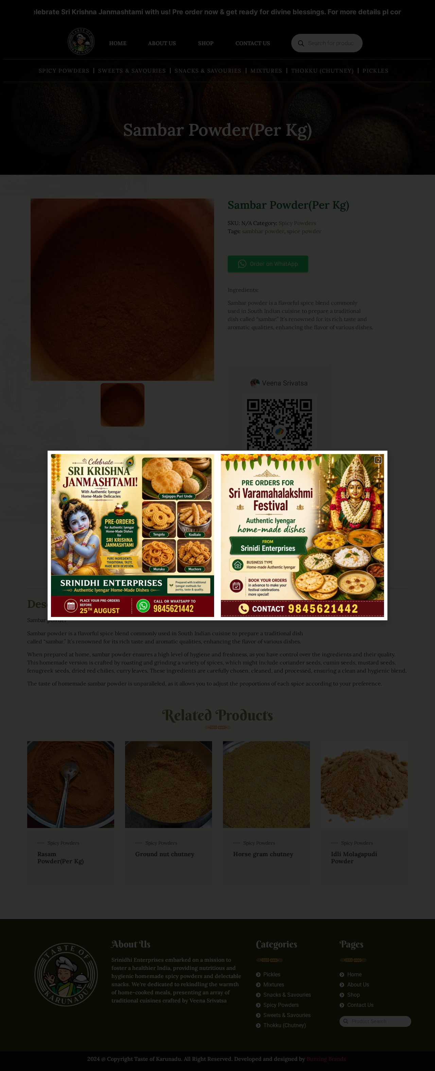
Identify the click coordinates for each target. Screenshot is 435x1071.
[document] (217, 535)
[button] (378, 460)
